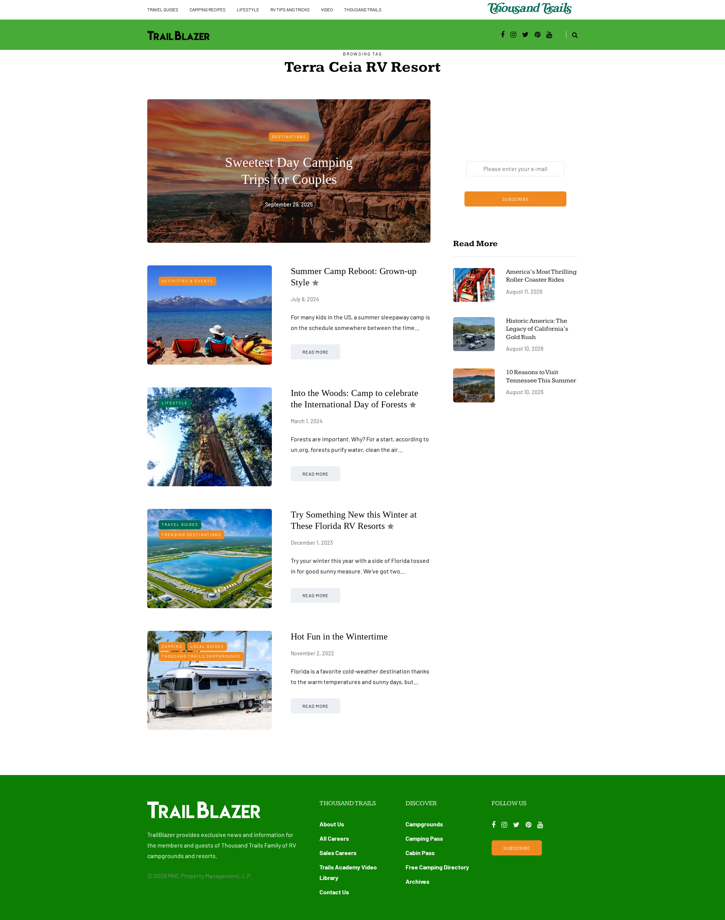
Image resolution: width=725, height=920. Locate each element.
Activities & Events (187, 281)
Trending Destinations (191, 534)
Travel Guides (162, 9)
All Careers (334, 838)
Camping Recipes (207, 9)
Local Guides (207, 646)
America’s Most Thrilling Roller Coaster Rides (541, 276)
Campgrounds (424, 824)
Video (327, 9)
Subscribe (515, 199)
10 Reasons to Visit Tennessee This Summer (541, 376)
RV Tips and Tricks (290, 9)
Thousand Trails (362, 9)
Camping (172, 646)
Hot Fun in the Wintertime (339, 636)
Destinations (289, 136)
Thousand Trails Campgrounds (201, 656)
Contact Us (334, 891)
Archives (417, 881)
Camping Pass (424, 838)
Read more (315, 351)
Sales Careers (337, 852)
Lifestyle (248, 9)
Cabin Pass (420, 852)
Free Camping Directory (437, 867)
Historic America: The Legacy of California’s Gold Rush (537, 329)
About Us (331, 824)
